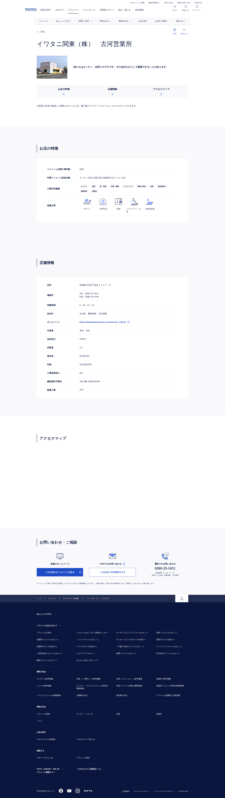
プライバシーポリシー (141, 791)
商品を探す (45, 10)
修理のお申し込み (183, 3)
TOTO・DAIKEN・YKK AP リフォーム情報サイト (48, 770)
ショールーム (89, 10)
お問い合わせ (168, 3)
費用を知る (41, 672)
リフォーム (73, 10)
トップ (39, 598)
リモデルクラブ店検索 (71, 598)
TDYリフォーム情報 (137, 3)
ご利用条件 (126, 791)
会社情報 (139, 10)
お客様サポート (106, 10)
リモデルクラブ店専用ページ (89, 769)
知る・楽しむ (124, 10)
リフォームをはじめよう (47, 625)
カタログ (59, 10)
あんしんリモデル (44, 614)
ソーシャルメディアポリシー (164, 791)
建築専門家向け (154, 3)
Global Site (198, 3)
